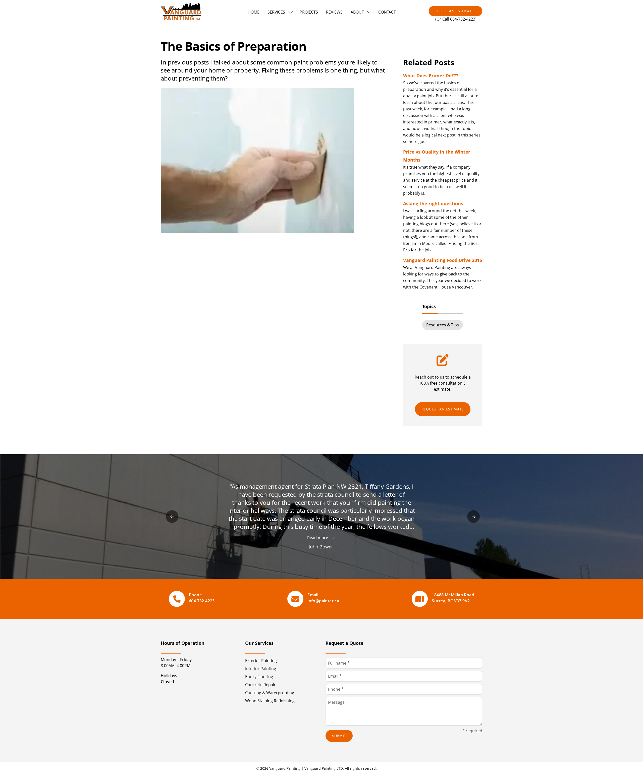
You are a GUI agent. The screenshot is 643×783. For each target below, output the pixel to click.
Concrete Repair (260, 684)
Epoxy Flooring (259, 676)
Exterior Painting (261, 660)
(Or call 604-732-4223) (455, 19)
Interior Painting (260, 668)
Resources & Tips (442, 325)
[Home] (183, 12)
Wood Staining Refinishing (270, 700)
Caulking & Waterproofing (269, 692)
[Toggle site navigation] (291, 12)
